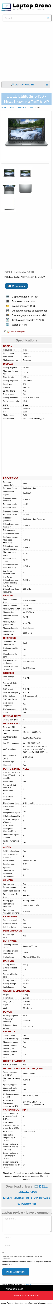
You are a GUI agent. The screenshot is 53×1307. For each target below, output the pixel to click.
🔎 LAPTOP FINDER (22, 84)
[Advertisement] (26, 52)
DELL (12, 107)
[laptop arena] (26, 7)
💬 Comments (16, 286)
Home (3, 107)
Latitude (22, 107)
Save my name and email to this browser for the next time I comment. (23, 1257)
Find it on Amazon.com (26, 1295)
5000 (31, 107)
